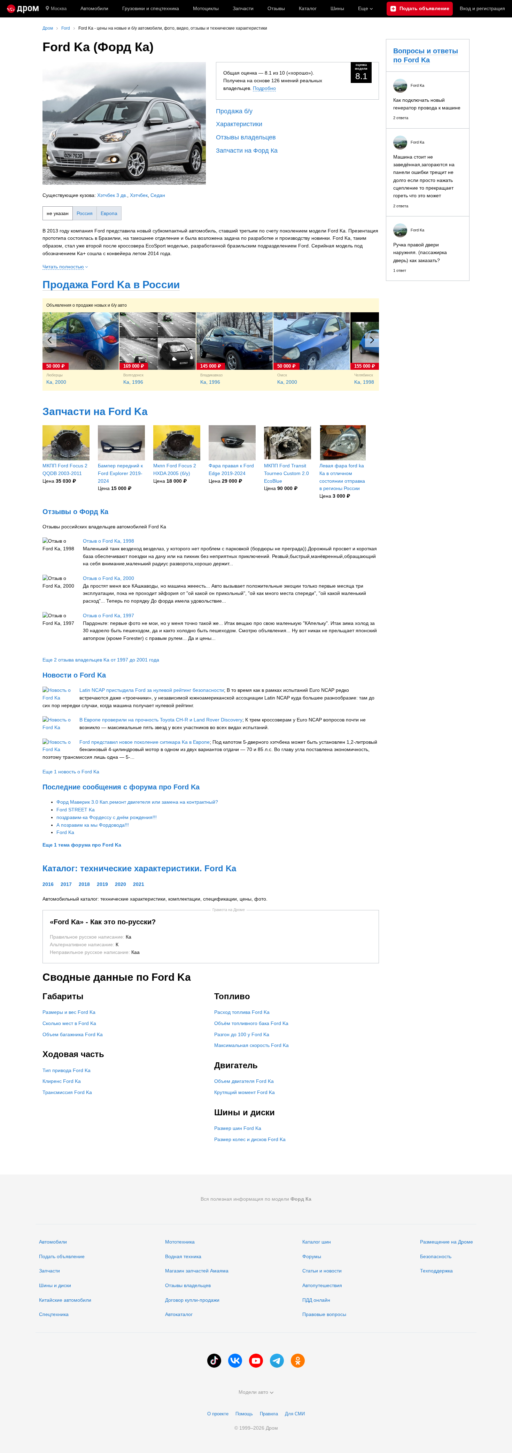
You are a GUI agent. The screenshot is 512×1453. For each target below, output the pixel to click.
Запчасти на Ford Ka (95, 411)
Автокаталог (179, 1314)
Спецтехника (54, 1314)
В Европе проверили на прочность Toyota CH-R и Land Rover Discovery (160, 719)
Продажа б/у (234, 111)
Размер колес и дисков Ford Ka (250, 1139)
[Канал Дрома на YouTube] (256, 1361)
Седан (157, 195)
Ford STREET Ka (75, 809)
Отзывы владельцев (246, 137)
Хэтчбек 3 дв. (112, 195)
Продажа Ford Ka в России (111, 284)
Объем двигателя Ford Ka (244, 1081)
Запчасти (243, 8)
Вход (482, 8)
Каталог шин (316, 1242)
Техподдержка (436, 1271)
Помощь (244, 1413)
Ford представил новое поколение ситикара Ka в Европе (144, 742)
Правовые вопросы (324, 1314)
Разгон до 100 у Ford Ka (241, 1034)
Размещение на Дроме (446, 1242)
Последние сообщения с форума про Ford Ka (121, 787)
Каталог (308, 8)
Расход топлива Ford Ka (242, 1012)
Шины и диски (55, 1285)
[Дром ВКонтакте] (235, 1361)
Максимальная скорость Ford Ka (251, 1045)
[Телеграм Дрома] (277, 1361)
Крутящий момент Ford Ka (244, 1092)
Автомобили (94, 8)
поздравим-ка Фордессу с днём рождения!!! (106, 817)
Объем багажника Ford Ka (72, 1034)
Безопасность (435, 1256)
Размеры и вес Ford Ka (68, 1012)
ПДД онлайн (316, 1300)
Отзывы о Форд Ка (75, 511)
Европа (109, 213)
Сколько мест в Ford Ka (69, 1023)
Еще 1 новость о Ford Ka (70, 771)
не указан (58, 213)
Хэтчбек (139, 195)
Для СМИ (295, 1413)
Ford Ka (65, 832)
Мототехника (180, 1242)
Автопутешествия (322, 1285)
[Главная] (23, 8)
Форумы (311, 1256)
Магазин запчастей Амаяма (196, 1271)
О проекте (217, 1413)
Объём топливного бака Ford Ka (251, 1023)
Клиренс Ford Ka (61, 1081)
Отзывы (276, 8)
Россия (85, 213)
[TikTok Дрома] (214, 1361)
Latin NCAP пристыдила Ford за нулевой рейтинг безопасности (151, 690)
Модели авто (253, 1392)
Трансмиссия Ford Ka (67, 1092)
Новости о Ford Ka (74, 675)
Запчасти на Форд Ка (247, 150)
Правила (269, 1413)
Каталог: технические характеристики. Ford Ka (139, 868)
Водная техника (183, 1256)
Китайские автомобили (65, 1300)
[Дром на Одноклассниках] (298, 1361)
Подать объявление (62, 1256)
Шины (337, 8)
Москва (59, 8)
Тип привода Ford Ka (66, 1070)
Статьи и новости (322, 1271)
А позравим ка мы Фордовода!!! (92, 825)
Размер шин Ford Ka (237, 1128)
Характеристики (239, 124)
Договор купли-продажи (192, 1300)
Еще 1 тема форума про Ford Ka (81, 845)
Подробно (264, 88)
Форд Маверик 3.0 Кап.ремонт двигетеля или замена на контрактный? (137, 802)
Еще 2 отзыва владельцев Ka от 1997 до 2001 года (100, 660)
